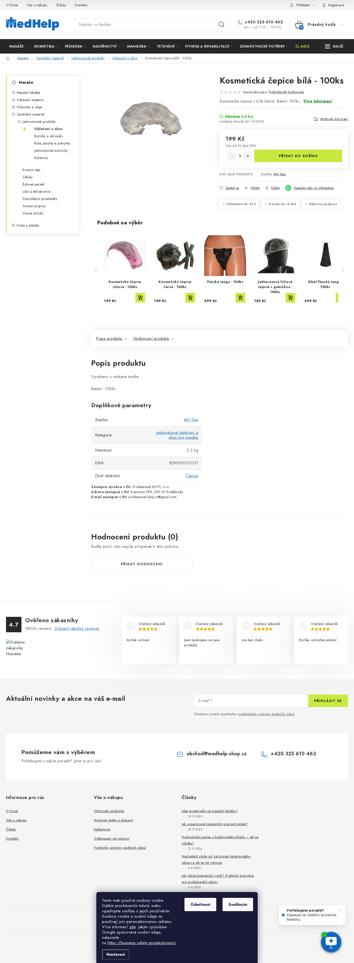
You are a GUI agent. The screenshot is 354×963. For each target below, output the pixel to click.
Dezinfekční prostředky (40, 198)
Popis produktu (109, 338)
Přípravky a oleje (29, 107)
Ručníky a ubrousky (48, 136)
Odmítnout (200, 904)
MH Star (280, 174)
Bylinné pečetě (33, 184)
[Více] (334, 46)
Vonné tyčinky (33, 213)
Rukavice (40, 157)
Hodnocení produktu (151, 338)
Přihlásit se (328, 700)
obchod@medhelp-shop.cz (217, 753)
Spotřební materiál (30, 114)
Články (61, 5)
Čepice (192, 476)
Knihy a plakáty (28, 225)
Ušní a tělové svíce (37, 191)
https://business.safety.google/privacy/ (142, 943)
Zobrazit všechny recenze (77, 628)
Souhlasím (238, 904)
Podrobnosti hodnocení (286, 91)
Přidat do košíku (298, 155)
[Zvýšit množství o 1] (247, 156)
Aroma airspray (34, 206)
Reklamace (102, 829)
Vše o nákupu (37, 5)
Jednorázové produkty (39, 121)
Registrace (336, 5)
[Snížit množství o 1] (232, 156)
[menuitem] (18, 46)
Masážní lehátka (28, 92)
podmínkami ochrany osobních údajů (267, 714)
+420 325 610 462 (263, 22)
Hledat (221, 24)
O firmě (12, 5)
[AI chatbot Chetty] (331, 942)
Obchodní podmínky (109, 811)
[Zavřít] (340, 910)
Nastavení (115, 954)
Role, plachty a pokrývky (52, 143)
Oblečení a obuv (48, 128)
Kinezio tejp (31, 169)
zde (132, 927)
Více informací (317, 101)
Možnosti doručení (334, 119)
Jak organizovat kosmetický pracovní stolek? (215, 824)
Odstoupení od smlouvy (112, 838)
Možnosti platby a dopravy (113, 820)
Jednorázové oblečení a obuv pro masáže (177, 435)
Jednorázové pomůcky (51, 150)
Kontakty (81, 5)
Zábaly (28, 177)
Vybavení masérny (30, 99)
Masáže (26, 82)
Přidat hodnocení (142, 564)
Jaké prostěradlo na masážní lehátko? (210, 811)
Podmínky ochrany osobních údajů (120, 847)
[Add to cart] (140, 298)
